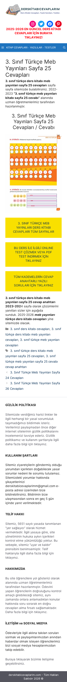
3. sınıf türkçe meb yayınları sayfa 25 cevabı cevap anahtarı (31, 361)
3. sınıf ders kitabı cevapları (30, 329)
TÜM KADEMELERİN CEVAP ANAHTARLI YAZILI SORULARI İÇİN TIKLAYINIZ (33, 281)
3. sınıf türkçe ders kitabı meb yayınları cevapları (33, 334)
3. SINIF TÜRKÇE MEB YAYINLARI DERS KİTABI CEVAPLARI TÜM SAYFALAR (33, 228)
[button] (64, 47)
